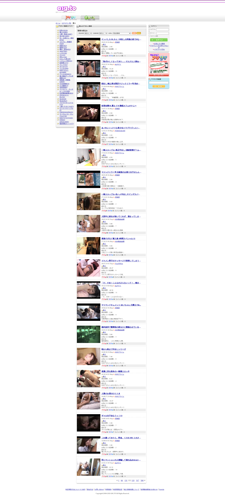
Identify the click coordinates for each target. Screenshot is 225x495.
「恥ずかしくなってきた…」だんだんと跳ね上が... (121, 61)
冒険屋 (117, 42)
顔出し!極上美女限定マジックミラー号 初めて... (121, 84)
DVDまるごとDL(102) (64, 96)
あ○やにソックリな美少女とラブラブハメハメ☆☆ (121, 128)
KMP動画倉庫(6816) (66, 93)
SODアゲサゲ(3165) (66, 118)
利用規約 (108, 489)
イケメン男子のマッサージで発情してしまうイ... (121, 261)
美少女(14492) (64, 36)
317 (137, 480)
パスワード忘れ (159, 49)
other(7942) (63, 51)
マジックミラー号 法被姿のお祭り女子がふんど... (121, 172)
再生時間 (81, 33)
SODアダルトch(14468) (64, 71)
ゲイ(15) (62, 55)
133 (133, 480)
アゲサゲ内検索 (156, 79)
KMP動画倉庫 (119, 219)
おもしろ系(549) (65, 59)
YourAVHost (119, 263)
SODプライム (119, 86)
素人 (104, 44)
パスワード (151, 33)
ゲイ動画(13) (64, 85)
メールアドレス (152, 30)
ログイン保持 (154, 36)
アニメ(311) (64, 64)
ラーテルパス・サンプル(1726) (66, 115)
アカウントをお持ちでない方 (159, 46)
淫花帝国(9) (63, 87)
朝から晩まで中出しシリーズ (113, 349)
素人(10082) (64, 32)
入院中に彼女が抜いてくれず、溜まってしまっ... (121, 216)
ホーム (58, 23)
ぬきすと (118, 64)
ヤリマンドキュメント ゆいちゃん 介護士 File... (121, 305)
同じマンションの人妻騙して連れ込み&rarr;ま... (121, 460)
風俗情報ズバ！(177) (67, 124)
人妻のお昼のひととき (110, 394)
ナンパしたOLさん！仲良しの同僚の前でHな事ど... (121, 39)
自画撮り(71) (64, 63)
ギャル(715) (64, 66)
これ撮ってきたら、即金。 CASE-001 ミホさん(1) (121, 438)
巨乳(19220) (64, 30)
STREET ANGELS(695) (64, 121)
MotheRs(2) (63, 101)
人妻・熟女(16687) (66, 34)
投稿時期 (95, 33)
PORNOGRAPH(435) (66, 112)
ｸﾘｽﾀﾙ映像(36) (64, 84)
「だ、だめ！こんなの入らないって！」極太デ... (121, 283)
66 (122, 480)
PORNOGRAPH (120, 131)
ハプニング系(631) (66, 61)
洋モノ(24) (63, 57)
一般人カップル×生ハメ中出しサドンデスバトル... (121, 194)
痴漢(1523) (63, 47)
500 (142, 480)
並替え (110, 33)
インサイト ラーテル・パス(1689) (66, 90)
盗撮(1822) (63, 46)
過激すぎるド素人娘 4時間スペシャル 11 (118, 239)
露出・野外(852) (65, 49)
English (161, 489)
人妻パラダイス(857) (67, 106)
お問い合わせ (99, 489)
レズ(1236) (63, 53)
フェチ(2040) (64, 68)
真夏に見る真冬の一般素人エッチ (115, 371)
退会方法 (90, 489)
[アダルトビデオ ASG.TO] (67, 11)
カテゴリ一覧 (66, 23)
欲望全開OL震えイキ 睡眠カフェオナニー (119, 106)
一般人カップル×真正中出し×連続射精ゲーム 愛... (121, 150)
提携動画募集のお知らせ (149, 489)
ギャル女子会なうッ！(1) (111, 416)
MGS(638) (63, 99)
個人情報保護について (131, 489)
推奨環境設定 (117, 489)
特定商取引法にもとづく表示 (75, 489)
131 (126, 480)
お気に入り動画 (159, 44)
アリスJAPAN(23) (65, 74)
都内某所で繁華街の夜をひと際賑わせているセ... (121, 327)
